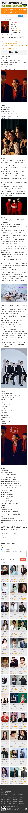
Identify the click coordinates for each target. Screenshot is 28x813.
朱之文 (13, 667)
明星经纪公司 (14, 794)
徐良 (23, 759)
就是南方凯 (4, 759)
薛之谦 (22, 576)
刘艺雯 (22, 704)
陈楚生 (13, 686)
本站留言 (21, 799)
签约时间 (15, 48)
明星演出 (7, 41)
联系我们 (17, 12)
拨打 (18, 37)
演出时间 (21, 41)
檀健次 (22, 649)
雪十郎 (4, 777)
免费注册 (3, 799)
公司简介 (10, 12)
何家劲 (22, 777)
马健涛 (4, 576)
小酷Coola (5, 537)
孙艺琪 (13, 612)
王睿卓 (13, 704)
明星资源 (10, 10)
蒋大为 (22, 722)
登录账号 (9, 549)
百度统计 (2, 792)
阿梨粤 (4, 741)
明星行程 (23, 10)
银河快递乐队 (5, 704)
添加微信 (21, 37)
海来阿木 (23, 612)
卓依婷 (4, 649)
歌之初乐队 (4, 686)
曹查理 (13, 722)
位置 (1, 19)
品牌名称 (21, 45)
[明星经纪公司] (14, 7)
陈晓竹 (13, 576)
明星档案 (17, 10)
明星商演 (21, 797)
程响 (23, 631)
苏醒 (14, 741)
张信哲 (13, 631)
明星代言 (7, 45)
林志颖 (4, 594)
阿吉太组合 (9, 19)
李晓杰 (22, 686)
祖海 (3, 540)
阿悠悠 (4, 631)
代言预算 (10, 48)
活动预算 (15, 43)
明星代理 (9, 797)
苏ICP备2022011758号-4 (10, 792)
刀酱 (23, 594)
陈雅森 (13, 649)
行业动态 (9, 803)
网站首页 (4, 10)
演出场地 (5, 43)
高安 (5, 722)
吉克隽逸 (14, 777)
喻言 (23, 741)
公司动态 (15, 801)
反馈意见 (3, 797)
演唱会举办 (21, 803)
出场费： (13, 28)
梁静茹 (22, 667)
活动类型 (10, 43)
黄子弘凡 (5, 612)
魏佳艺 (4, 667)
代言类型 (5, 48)
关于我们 (15, 797)
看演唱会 (21, 801)
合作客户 (4, 12)
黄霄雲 (13, 594)
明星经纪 (3, 801)
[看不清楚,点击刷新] (12, 559)
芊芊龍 (13, 759)
